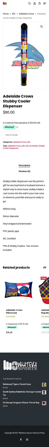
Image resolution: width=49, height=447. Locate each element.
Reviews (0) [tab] (24, 171)
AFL (14, 14)
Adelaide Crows (26, 14)
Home (6, 14)
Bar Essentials (32, 146)
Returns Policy (39, 433)
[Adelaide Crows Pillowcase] (18, 290)
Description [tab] (24, 165)
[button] (44, 3)
